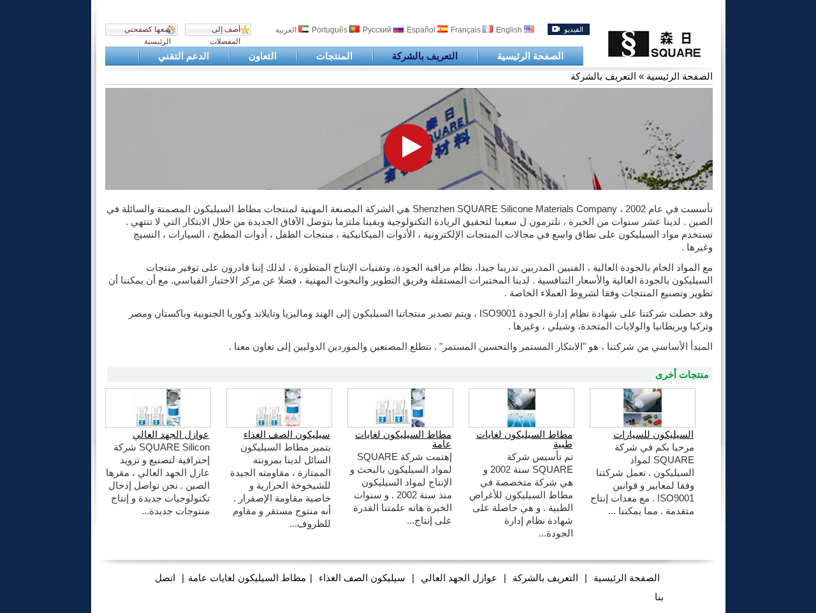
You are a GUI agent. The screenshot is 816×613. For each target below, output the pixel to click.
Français (467, 29)
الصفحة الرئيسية (530, 55)
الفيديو (573, 29)
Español (422, 29)
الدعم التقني (183, 55)
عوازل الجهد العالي (171, 434)
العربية (286, 29)
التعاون (263, 55)
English (510, 29)
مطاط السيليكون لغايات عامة (403, 439)
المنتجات (334, 55)
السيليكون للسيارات (653, 434)
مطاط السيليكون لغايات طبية (524, 439)
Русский (378, 29)
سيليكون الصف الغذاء (287, 434)
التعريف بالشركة (425, 55)
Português (330, 29)
